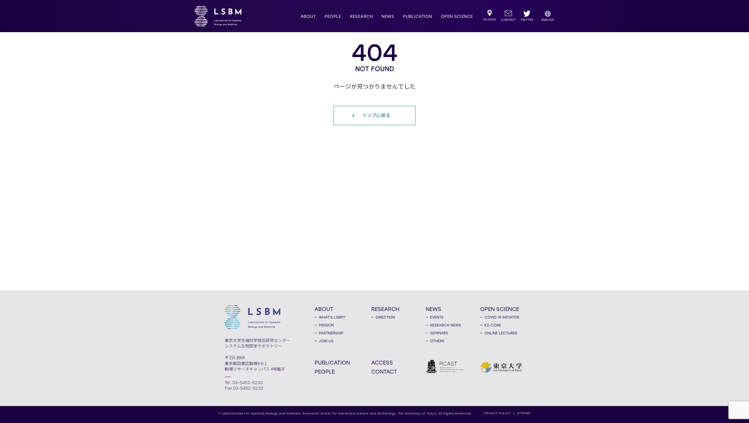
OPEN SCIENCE (457, 16)
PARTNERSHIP (331, 333)
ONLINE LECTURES (501, 333)
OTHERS (437, 341)
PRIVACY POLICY (497, 413)
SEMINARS (439, 333)
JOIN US (326, 341)
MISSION (326, 325)
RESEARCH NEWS (445, 325)
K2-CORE (493, 325)
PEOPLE (332, 16)
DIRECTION (385, 317)
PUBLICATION (417, 16)
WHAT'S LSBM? (332, 317)
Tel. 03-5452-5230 (244, 382)
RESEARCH (361, 16)
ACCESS (382, 362)
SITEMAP (524, 413)
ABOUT (308, 16)
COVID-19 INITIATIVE (502, 317)
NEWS (388, 16)
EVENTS (437, 317)
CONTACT (384, 371)
